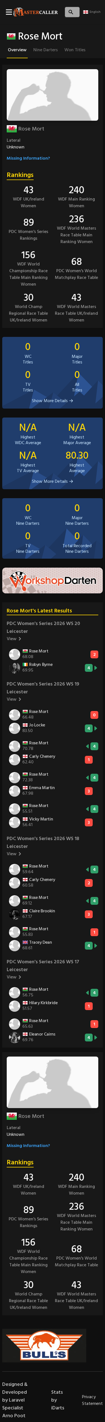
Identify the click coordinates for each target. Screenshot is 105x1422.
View (12, 638)
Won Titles (74, 49)
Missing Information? (28, 158)
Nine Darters (45, 49)
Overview (17, 49)
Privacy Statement (92, 1400)
